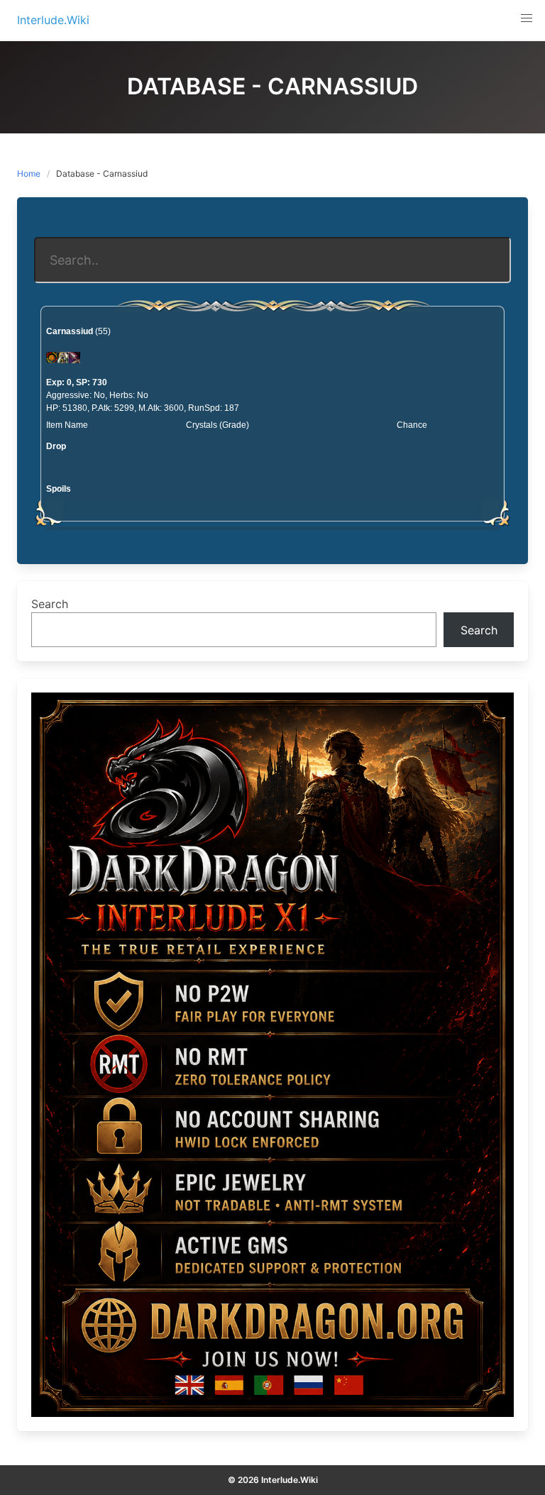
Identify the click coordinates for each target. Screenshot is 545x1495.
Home (28, 173)
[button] (526, 18)
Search (49, 604)
